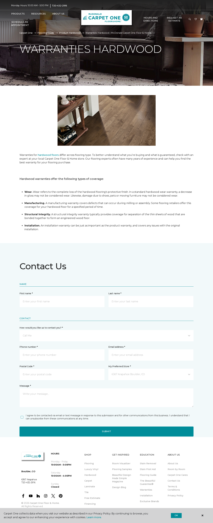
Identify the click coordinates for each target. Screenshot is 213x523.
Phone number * (28, 347)
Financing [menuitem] (90, 503)
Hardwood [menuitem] (90, 475)
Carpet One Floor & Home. (44, 503)
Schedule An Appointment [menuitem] (20, 23)
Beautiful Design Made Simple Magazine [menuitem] (121, 478)
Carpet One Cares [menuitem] (178, 475)
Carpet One (26, 32)
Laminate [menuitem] (89, 486)
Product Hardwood (69, 32)
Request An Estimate (174, 19)
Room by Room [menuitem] (176, 469)
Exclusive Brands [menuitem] (149, 501)
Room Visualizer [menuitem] (121, 463)
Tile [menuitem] (86, 492)
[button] (190, 19)
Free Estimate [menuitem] (92, 498)
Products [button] (18, 13)
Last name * (114, 293)
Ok (176, 515)
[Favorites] (196, 19)
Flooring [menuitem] (89, 463)
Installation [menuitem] (146, 495)
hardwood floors (48, 155)
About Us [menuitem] (173, 463)
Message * (25, 386)
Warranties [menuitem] (146, 489)
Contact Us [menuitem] (174, 480)
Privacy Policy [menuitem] (175, 495)
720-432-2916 (59, 5)
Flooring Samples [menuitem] (122, 469)
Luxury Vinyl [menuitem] (91, 469)
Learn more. (94, 517)
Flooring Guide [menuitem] (148, 475)
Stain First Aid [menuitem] (148, 469)
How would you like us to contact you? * (41, 328)
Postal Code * (26, 366)
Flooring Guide (46, 32)
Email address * (116, 347)
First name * (26, 293)
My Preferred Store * (119, 366)
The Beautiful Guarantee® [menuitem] (147, 482)
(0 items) (201, 19)
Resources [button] (38, 13)
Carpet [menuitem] (88, 480)
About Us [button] (58, 13)
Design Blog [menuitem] (119, 487)
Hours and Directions (150, 19)
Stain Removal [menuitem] (148, 463)
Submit (106, 431)
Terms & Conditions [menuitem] (174, 488)
